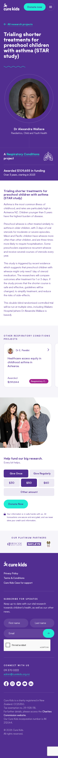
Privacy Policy (11, 573)
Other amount (29, 491)
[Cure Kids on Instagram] (12, 683)
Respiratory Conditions (22, 154)
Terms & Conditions (14, 578)
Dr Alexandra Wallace (29, 129)
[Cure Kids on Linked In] (30, 683)
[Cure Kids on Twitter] (18, 683)
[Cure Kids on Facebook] (6, 683)
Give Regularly (42, 473)
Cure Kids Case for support (18, 582)
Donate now (34, 6)
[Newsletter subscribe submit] (48, 633)
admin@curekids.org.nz (17, 674)
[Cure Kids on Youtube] (24, 683)
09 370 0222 (11, 670)
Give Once (16, 473)
